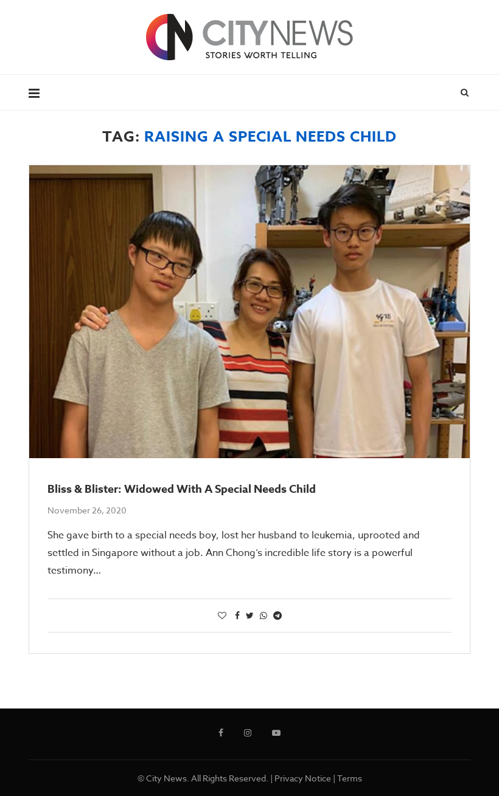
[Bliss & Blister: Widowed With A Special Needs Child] (249, 312)
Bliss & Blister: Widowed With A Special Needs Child (181, 489)
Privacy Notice (302, 778)
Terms (349, 778)
